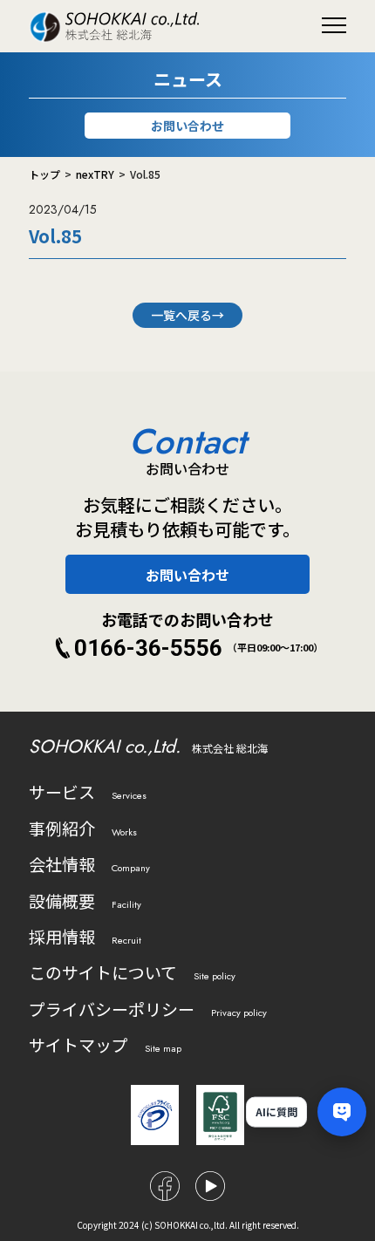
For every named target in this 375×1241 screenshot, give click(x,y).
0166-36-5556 (148, 648)
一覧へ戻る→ (187, 315)
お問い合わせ (187, 125)
